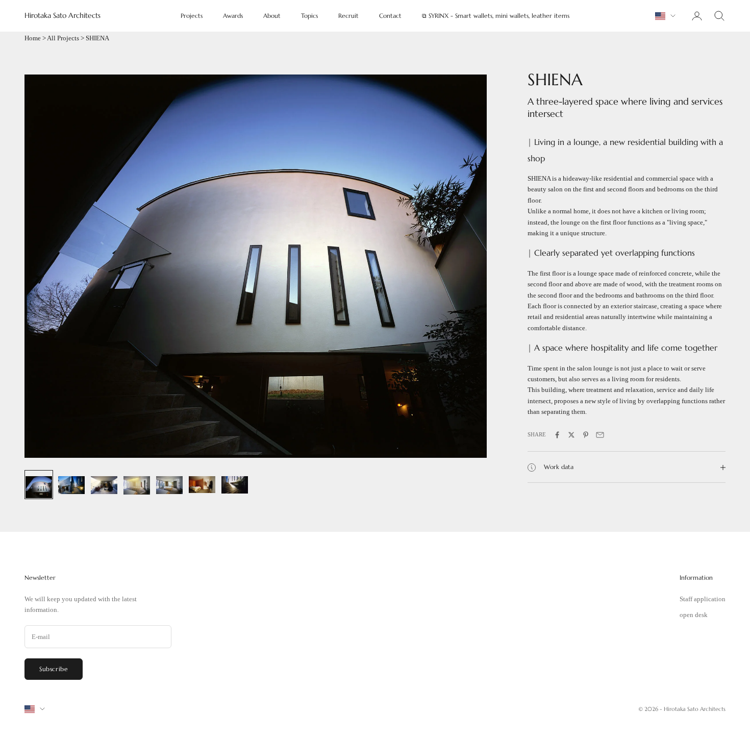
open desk (694, 615)
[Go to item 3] (104, 482)
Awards (233, 15)
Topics (309, 15)
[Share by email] (600, 435)
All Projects (63, 38)
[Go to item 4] (136, 483)
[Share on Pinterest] (586, 435)
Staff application (703, 599)
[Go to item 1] (38, 484)
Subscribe (53, 669)
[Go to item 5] (169, 482)
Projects (192, 15)
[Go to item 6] (202, 482)
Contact (390, 15)
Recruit (348, 15)
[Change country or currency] (665, 16)
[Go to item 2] (71, 482)
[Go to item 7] (234, 482)
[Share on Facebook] (557, 435)
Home (32, 38)
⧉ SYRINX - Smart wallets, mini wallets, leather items (495, 15)
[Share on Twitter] (571, 435)
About (272, 15)
